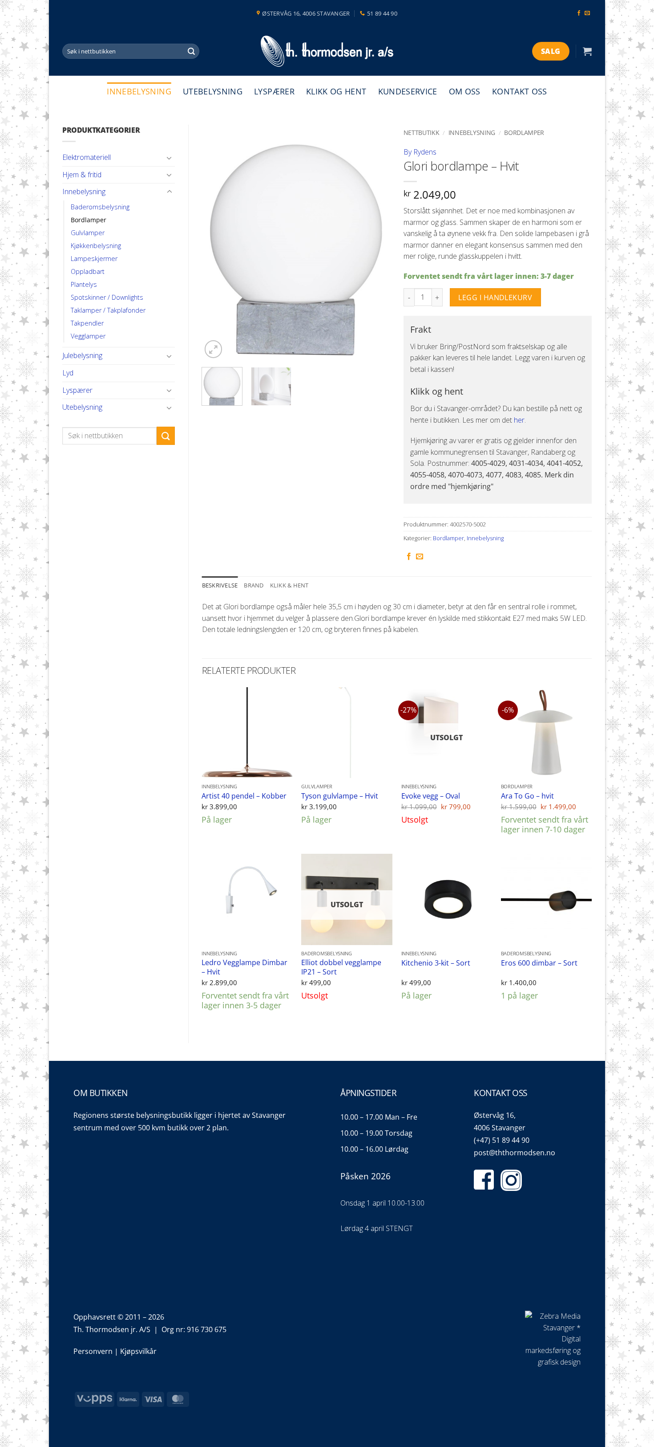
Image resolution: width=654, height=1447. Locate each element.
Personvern (93, 1351)
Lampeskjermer (94, 258)
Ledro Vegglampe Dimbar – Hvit (244, 967)
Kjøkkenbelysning (96, 245)
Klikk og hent (336, 91)
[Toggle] (169, 157)
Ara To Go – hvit (527, 796)
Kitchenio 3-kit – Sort (435, 963)
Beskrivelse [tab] (220, 585)
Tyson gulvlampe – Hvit (339, 796)
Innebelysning (139, 91)
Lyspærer (274, 91)
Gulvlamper (88, 232)
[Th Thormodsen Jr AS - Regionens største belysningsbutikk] (327, 51)
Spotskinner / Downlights (107, 297)
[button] (587, 51)
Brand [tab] (253, 585)
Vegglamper (88, 336)
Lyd (67, 373)
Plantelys (84, 284)
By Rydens (420, 152)
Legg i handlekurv (495, 297)
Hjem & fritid (81, 174)
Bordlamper (88, 220)
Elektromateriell (86, 157)
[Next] (375, 242)
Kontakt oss (519, 91)
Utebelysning (212, 91)
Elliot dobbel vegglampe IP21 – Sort (341, 967)
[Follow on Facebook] (578, 13)
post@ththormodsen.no (514, 1153)
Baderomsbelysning (100, 207)
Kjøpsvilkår (138, 1351)
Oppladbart (88, 271)
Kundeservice (407, 91)
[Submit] (191, 51)
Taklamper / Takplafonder (108, 310)
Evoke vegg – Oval (430, 796)
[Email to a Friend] (419, 557)
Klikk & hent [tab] (289, 585)
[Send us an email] (587, 13)
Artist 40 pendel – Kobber (244, 796)
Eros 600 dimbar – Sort (539, 963)
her (519, 420)
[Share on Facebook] (408, 557)
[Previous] (217, 242)
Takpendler (87, 323)
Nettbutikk (422, 132)
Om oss (464, 91)
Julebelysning (82, 355)
